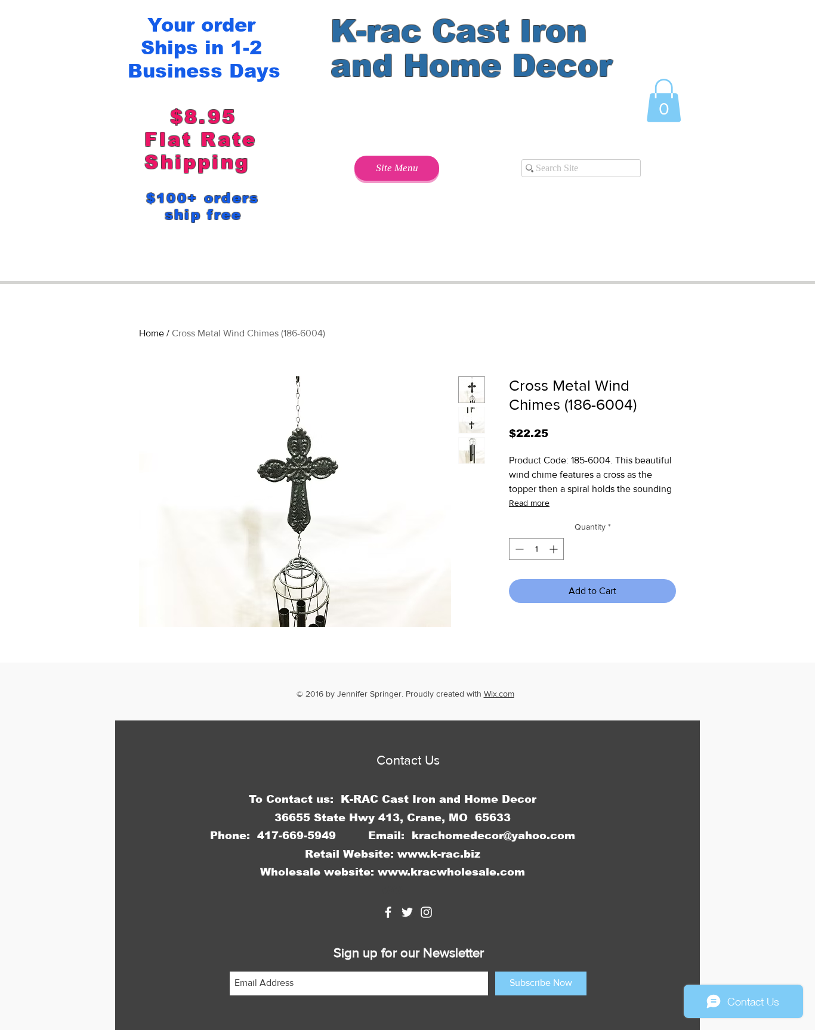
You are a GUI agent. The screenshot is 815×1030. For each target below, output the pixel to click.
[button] (664, 100)
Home (151, 333)
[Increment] (554, 549)
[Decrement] (518, 549)
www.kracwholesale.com (451, 872)
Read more (529, 503)
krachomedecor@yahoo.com (493, 836)
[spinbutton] (536, 549)
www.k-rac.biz (438, 854)
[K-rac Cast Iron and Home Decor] (388, 912)
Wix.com (499, 693)
